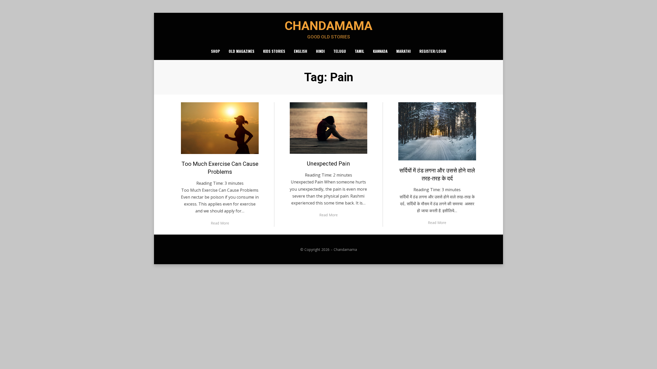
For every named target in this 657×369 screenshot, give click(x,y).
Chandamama (328, 25)
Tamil (359, 51)
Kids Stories (274, 51)
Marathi (403, 51)
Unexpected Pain (328, 163)
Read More (220, 223)
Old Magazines (241, 51)
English (300, 51)
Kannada (380, 51)
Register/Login (432, 51)
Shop (215, 51)
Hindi (320, 51)
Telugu (339, 51)
